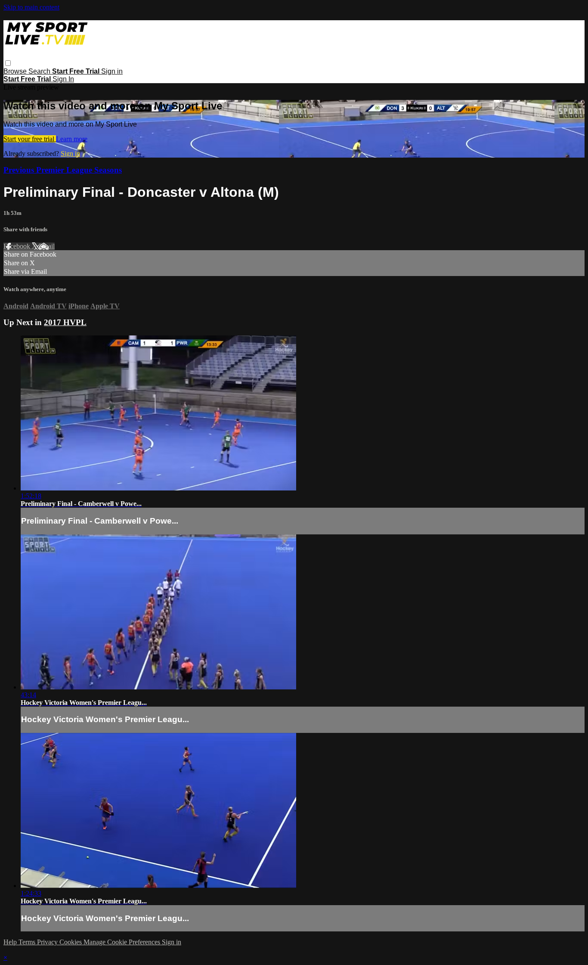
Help (11, 942)
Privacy (48, 942)
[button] (8, 63)
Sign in (112, 71)
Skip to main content (31, 7)
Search (40, 71)
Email (47, 246)
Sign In (63, 79)
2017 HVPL (65, 322)
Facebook (17, 246)
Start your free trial (29, 139)
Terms (28, 942)
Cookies (71, 942)
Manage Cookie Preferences (123, 942)
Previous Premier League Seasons (62, 169)
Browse (15, 71)
